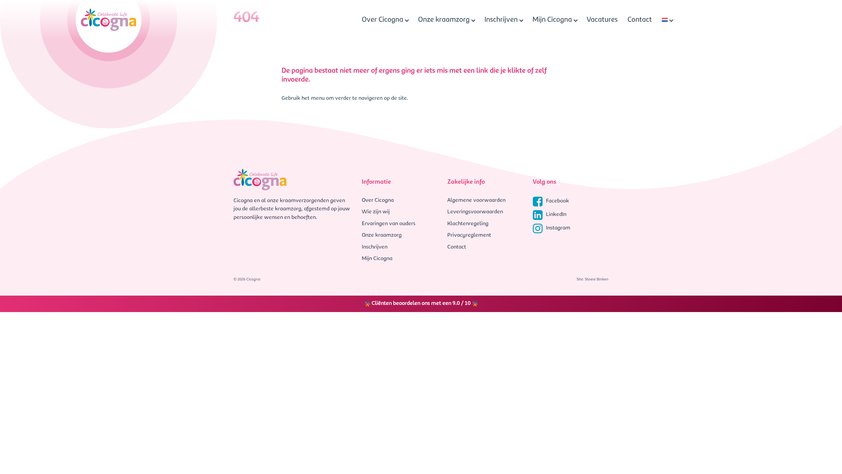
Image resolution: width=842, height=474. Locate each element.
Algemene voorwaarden (476, 200)
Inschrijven (501, 19)
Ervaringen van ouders (388, 223)
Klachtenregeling (467, 223)
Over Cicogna (382, 19)
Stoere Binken (596, 279)
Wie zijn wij (376, 212)
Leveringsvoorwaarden (475, 212)
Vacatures (602, 19)
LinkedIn (556, 214)
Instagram (558, 228)
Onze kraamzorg (444, 19)
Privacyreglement (469, 235)
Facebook (557, 201)
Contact (640, 19)
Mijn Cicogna (552, 19)
